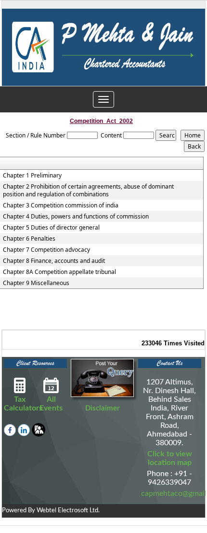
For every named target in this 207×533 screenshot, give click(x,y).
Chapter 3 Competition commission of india (60, 205)
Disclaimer (102, 408)
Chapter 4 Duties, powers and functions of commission (76, 216)
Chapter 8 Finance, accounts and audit (54, 261)
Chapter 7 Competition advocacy (46, 250)
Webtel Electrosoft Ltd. (68, 510)
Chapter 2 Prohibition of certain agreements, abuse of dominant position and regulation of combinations (88, 190)
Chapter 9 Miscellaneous (36, 283)
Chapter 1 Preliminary (32, 175)
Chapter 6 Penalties (29, 239)
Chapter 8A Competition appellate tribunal (59, 272)
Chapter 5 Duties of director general (51, 228)
